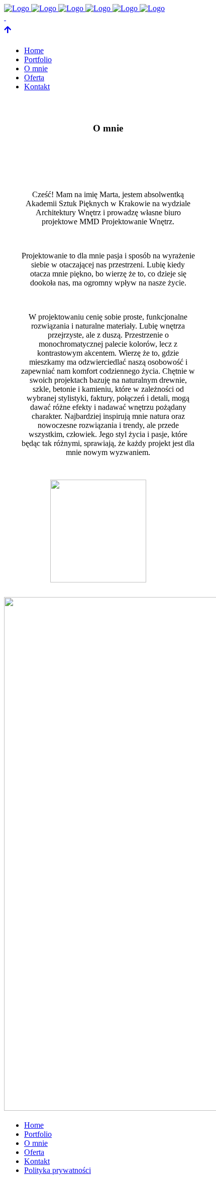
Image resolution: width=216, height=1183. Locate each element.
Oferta (34, 1152)
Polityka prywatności (57, 1170)
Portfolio (38, 1134)
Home (34, 1125)
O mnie (36, 1143)
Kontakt (37, 1161)
